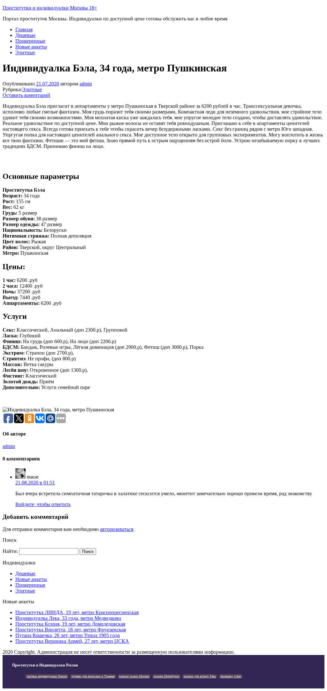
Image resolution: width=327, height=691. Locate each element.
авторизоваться (116, 529)
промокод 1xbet (230, 676)
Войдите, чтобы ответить (43, 504)
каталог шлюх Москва (134, 676)
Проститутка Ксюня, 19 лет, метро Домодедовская (70, 624)
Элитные (25, 52)
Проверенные (30, 41)
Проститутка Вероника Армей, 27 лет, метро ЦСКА (72, 641)
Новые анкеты (31, 46)
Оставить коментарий (26, 95)
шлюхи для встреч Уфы (200, 676)
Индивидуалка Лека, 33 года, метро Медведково (68, 618)
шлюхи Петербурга (166, 676)
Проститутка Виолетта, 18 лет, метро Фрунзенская (70, 629)
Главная (24, 29)
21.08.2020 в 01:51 (35, 482)
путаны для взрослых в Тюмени (93, 676)
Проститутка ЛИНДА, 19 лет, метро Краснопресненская (77, 612)
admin (86, 83)
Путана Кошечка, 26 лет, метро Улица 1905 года (67, 635)
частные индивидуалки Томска (47, 676)
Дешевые (25, 35)
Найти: (10, 551)
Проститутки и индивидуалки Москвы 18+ (50, 8)
